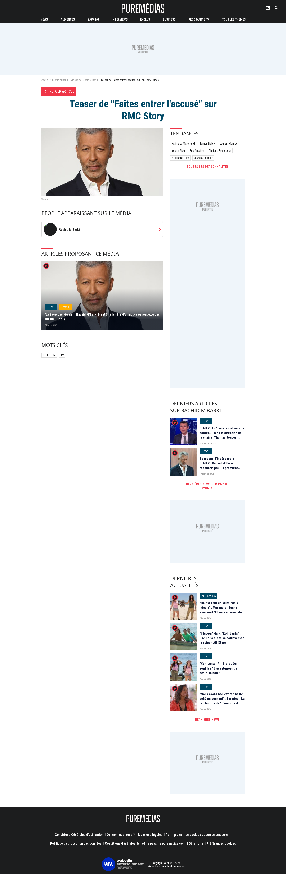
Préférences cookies (221, 844)
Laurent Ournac (229, 143)
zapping (93, 19)
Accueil (45, 79)
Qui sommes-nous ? (121, 835)
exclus (145, 19)
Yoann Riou (178, 150)
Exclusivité (49, 355)
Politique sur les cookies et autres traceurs (197, 835)
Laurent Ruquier (203, 157)
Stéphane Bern (180, 157)
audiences (68, 19)
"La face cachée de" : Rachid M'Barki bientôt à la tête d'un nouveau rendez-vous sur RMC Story (102, 316)
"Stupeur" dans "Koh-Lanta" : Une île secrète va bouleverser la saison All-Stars (222, 638)
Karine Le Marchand (183, 143)
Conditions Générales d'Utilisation (79, 835)
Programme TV (198, 19)
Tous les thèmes (234, 19)
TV (62, 355)
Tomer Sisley (207, 143)
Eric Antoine (197, 150)
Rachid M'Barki (60, 79)
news (44, 19)
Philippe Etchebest (220, 150)
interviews (120, 19)
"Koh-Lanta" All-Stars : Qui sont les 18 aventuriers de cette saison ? (218, 668)
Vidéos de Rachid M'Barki (84, 79)
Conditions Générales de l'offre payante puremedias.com (145, 844)
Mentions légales (150, 835)
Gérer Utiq (196, 844)
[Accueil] (143, 8)
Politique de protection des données (76, 844)
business (169, 19)
